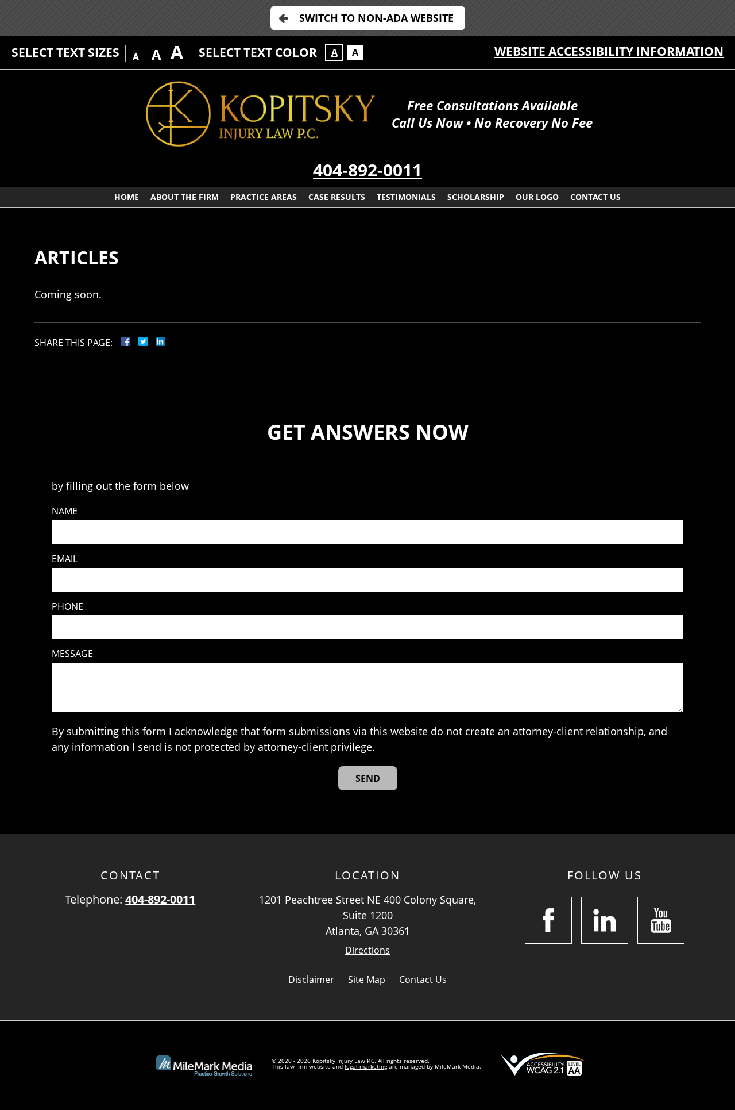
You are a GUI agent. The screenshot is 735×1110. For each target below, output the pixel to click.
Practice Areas (263, 196)
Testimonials (406, 196)
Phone (67, 607)
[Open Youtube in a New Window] (660, 920)
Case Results (336, 196)
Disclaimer (311, 979)
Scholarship (475, 196)
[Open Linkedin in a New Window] (604, 920)
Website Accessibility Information (609, 51)
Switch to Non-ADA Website (376, 18)
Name (65, 511)
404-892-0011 (367, 170)
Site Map (366, 979)
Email (65, 559)
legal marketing (366, 1066)
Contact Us (595, 196)
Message (72, 654)
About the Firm (184, 196)
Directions (367, 950)
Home (126, 196)
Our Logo (537, 196)
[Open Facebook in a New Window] (548, 920)
